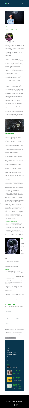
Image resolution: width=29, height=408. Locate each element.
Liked (17, 367)
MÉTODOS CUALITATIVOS (11, 352)
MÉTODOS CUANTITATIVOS (12, 354)
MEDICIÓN (9, 350)
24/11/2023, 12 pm (16, 388)
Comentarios (12, 367)
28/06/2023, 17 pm (16, 380)
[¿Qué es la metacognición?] (14, 17)
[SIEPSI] (8, 3)
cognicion (8, 299)
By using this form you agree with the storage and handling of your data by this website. (14, 333)
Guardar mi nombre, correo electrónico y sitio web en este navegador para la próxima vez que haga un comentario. (14, 329)
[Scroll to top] (15, 402)
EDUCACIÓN (9, 348)
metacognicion (15, 299)
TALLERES (8, 356)
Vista (8, 367)
